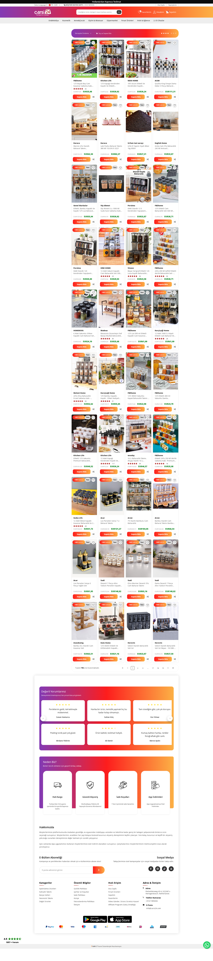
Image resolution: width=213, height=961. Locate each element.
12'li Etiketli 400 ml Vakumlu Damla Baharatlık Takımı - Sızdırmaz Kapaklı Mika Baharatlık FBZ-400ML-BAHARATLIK (164, 397)
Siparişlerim (172, 5)
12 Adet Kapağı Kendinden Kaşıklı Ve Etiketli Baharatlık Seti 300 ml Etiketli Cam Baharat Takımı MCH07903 (111, 459)
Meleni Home (79, 393)
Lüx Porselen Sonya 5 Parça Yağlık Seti (82, 584)
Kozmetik (66, 20)
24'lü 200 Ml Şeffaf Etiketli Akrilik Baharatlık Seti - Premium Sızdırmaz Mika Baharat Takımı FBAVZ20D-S (165, 272)
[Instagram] (157, 868)
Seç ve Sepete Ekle (104, 33)
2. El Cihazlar (159, 20)
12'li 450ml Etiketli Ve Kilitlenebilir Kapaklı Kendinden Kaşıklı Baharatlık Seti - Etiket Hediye (110, 647)
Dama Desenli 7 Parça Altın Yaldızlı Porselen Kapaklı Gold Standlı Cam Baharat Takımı (165, 584)
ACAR (157, 81)
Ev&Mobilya (54, 20)
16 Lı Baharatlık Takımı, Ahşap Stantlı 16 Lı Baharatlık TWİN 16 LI (137, 459)
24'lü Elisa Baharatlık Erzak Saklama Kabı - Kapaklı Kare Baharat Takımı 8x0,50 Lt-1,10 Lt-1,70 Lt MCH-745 (83, 397)
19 (163, 668)
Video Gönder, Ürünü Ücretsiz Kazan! (123, 901)
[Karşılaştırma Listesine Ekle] (93, 97)
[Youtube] (171, 868)
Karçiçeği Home (162, 330)
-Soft (93, 946)
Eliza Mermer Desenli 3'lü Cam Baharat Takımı (138, 584)
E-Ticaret (99, 946)
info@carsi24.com (153, 908)
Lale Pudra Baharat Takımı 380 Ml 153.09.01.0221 (111, 147)
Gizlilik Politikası (80, 888)
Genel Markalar (80, 205)
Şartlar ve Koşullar (81, 892)
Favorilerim (113, 898)
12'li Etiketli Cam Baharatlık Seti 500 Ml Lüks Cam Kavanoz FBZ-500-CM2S (164, 209)
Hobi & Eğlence (143, 20)
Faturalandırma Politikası (84, 901)
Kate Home (106, 643)
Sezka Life (78, 518)
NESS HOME (133, 81)
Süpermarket (112, 20)
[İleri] (168, 668)
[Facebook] (150, 868)
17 (153, 668)
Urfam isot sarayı (135, 143)
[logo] (42, 12)
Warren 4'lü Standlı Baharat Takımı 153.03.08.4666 (81, 147)
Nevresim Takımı (46, 898)
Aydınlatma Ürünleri (47, 888)
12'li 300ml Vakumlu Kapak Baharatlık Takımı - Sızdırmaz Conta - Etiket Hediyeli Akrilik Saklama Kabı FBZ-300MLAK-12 (138, 397)
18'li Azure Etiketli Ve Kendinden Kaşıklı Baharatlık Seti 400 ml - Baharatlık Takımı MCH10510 (137, 85)
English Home (161, 143)
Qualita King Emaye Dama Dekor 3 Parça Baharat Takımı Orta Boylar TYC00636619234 (165, 85)
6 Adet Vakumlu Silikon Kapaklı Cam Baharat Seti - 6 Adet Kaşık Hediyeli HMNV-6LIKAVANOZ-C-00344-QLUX (83, 334)
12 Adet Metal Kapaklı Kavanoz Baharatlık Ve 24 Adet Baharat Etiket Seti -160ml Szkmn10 (83, 522)
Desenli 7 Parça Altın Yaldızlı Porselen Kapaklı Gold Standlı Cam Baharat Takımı (111, 584)
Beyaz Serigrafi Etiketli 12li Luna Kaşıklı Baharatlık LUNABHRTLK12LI (138, 272)
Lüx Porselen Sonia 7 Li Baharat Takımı (110, 522)
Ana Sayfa (161, 5)
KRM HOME (106, 268)
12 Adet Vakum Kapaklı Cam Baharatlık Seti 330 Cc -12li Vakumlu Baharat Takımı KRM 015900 (111, 272)
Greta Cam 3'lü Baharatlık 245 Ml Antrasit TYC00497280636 (165, 147)
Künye (76, 898)
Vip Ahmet (105, 205)
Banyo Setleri (44, 895)
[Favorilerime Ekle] (93, 43)
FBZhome (77, 81)
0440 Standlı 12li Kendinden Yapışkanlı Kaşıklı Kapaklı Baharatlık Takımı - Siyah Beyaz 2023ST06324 (83, 272)
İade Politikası (79, 895)
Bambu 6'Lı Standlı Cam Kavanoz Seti (83, 647)
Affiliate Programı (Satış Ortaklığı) (122, 904)
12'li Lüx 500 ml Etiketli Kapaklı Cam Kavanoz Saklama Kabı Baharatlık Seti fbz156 (138, 334)
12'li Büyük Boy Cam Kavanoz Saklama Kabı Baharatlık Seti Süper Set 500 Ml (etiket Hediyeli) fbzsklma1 (83, 85)
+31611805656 (80, 5)
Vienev (131, 268)
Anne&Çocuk (79, 20)
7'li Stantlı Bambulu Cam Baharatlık (138, 522)
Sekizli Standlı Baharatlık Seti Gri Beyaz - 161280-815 (165, 647)
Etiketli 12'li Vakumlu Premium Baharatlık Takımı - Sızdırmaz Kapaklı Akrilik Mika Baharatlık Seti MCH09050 (84, 459)
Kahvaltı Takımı (45, 892)
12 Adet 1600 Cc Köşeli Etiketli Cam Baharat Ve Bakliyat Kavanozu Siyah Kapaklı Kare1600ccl (165, 334)
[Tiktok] (164, 868)
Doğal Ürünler (45, 901)
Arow (130, 518)
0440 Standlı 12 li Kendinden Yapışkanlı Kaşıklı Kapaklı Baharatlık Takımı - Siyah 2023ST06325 (138, 209)
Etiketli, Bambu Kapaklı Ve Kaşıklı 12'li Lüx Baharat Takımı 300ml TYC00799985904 (84, 209)
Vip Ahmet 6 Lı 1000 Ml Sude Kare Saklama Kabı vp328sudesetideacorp (111, 209)
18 (158, 668)
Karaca (76, 143)
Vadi (103, 580)
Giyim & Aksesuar (95, 20)
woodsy (131, 455)
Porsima (131, 205)
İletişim (77, 904)
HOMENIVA (78, 330)
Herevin (131, 643)
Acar (103, 518)
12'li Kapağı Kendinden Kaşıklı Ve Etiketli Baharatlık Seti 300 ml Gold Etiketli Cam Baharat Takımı (111, 85)
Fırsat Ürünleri (127, 20)
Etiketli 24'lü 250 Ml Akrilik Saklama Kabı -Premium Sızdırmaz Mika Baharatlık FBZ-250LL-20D (165, 459)
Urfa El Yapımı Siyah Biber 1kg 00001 (138, 147)
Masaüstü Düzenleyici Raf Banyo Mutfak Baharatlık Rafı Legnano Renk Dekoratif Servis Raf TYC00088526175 (111, 334)
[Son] (173, 668)
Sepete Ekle (81, 97)
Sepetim (111, 895)
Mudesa (104, 330)
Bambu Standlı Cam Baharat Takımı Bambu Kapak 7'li (164, 522)
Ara (119, 12)
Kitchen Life (106, 81)
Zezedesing (78, 643)
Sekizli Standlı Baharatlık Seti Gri (138, 647)
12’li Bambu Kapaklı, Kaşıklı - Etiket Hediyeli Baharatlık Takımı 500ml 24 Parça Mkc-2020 (110, 397)
